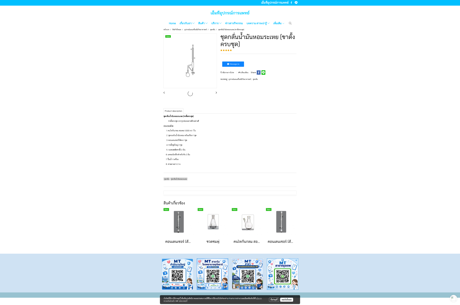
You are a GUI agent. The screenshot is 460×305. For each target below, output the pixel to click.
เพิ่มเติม (277, 23)
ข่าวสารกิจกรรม (234, 23)
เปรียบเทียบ (244, 72)
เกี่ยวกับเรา (186, 23)
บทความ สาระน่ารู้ (257, 23)
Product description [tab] (173, 111)
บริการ (215, 23)
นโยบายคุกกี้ (183, 301)
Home (172, 23)
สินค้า (201, 23)
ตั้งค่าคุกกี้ (274, 300)
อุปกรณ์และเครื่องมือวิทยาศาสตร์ (240, 79)
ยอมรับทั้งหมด (287, 300)
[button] (290, 23)
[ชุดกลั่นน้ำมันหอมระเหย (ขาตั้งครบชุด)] (190, 61)
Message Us (234, 64)
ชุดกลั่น (255, 79)
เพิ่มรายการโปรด (228, 72)
